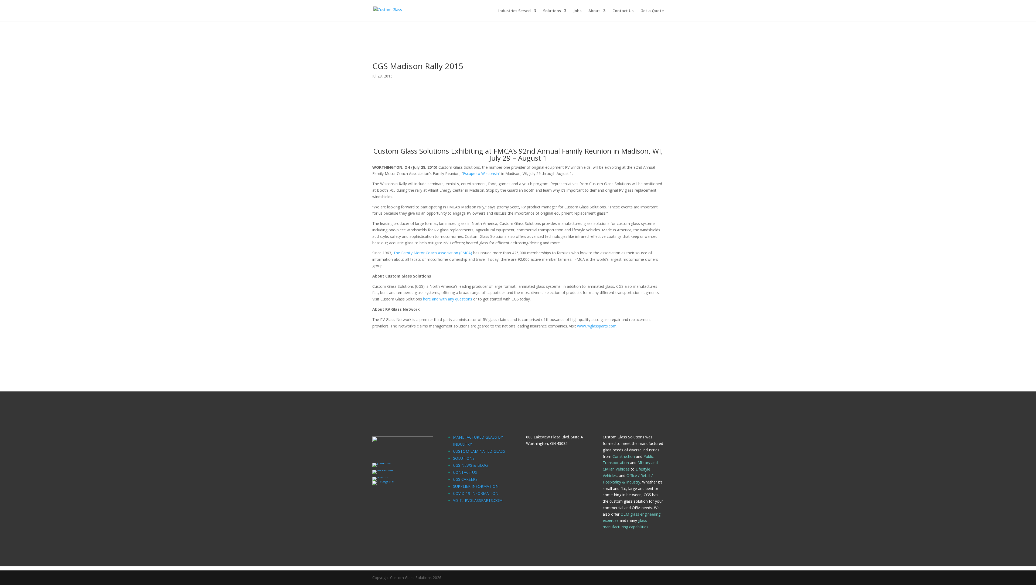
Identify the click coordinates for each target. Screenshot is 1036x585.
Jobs (577, 11)
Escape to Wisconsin (481, 173)
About (594, 11)
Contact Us (622, 11)
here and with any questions (447, 299)
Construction (623, 456)
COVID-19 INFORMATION (475, 493)
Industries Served (514, 11)
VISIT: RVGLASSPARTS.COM (478, 500)
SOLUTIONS (464, 458)
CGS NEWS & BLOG (470, 465)
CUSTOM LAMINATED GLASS (479, 451)
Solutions (552, 11)
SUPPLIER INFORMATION (476, 486)
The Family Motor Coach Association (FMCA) (432, 252)
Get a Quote (652, 11)
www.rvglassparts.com (596, 326)
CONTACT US (465, 472)
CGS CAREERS (465, 479)
